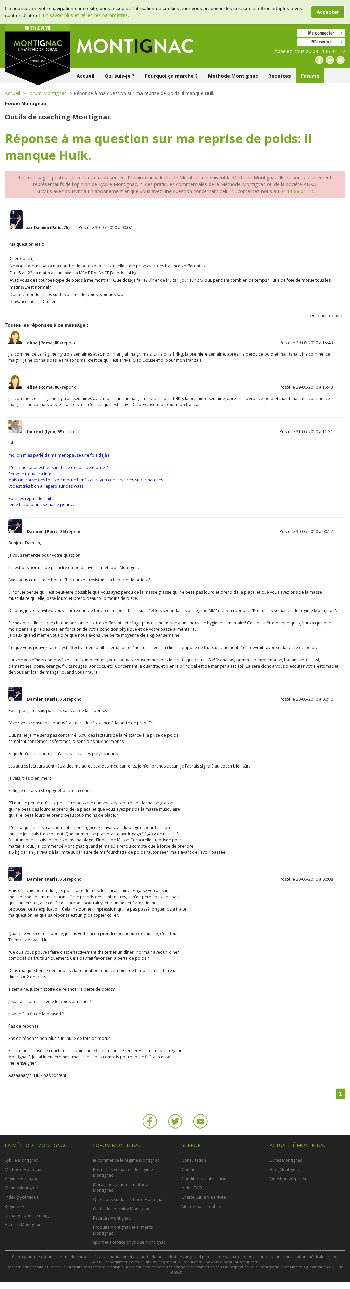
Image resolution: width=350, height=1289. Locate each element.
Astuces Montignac (23, 1225)
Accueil (85, 76)
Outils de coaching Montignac (121, 1209)
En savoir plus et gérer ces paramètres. (86, 15)
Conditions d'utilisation (203, 1179)
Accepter (328, 12)
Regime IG (14, 1206)
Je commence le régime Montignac (126, 1160)
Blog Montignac (285, 1169)
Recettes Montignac (112, 1218)
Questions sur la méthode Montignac (128, 1199)
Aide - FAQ (191, 1188)
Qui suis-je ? (119, 76)
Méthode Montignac (233, 76)
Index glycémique (22, 1197)
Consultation (193, 1160)
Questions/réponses (289, 1179)
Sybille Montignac (21, 1160)
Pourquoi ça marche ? (171, 76)
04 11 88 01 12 (296, 191)
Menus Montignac (22, 1188)
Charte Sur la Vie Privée (203, 1197)
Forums (310, 76)
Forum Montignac (47, 93)
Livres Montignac (286, 1160)
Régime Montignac (22, 1179)
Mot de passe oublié (201, 1206)
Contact (189, 1169)
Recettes (279, 76)
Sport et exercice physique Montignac (129, 1242)
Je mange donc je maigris (29, 1216)
